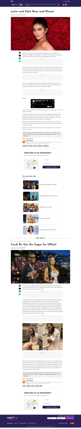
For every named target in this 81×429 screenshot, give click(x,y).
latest (35, 145)
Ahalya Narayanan (22, 14)
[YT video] (63, 4)
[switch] (12, 1)
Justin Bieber (25, 145)
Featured (30, 145)
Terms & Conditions (32, 423)
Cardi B (24, 385)
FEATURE (32, 4)
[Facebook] (59, 4)
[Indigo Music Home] (12, 418)
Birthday (36, 385)
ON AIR (36, 4)
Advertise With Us (23, 423)
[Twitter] (61, 4)
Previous (60, 145)
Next (62, 145)
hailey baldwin (45, 145)
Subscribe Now (70, 418)
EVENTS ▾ (53, 4)
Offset (41, 385)
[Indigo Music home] (17, 5)
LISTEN (49, 4)
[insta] (66, 4)
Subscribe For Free (51, 167)
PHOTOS (44, 4)
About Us (16, 423)
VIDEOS (40, 4)
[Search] (69, 4)
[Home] (24, 4)
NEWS (27, 4)
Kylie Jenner (39, 145)
